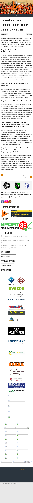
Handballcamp (6, 248)
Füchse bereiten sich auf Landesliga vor (13, 240)
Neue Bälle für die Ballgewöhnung (12, 245)
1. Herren (29, 34)
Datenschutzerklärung (8, 470)
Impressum (17, 470)
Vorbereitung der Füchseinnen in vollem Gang (15, 236)
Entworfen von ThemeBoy (7, 484)
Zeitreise (5, 243)
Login (22, 470)
